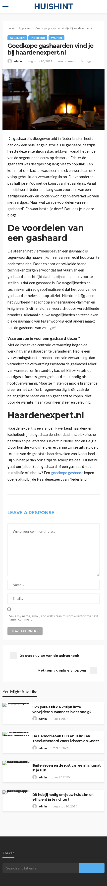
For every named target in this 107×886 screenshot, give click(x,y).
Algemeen (17, 37)
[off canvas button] (5, 6)
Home (10, 28)
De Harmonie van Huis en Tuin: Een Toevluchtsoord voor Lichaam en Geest (65, 738)
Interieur (38, 37)
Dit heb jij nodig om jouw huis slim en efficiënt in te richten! (62, 797)
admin (18, 61)
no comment (66, 61)
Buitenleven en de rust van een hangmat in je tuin (66, 767)
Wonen (56, 37)
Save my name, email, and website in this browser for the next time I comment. (53, 618)
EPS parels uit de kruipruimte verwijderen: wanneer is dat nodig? (61, 709)
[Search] (100, 6)
